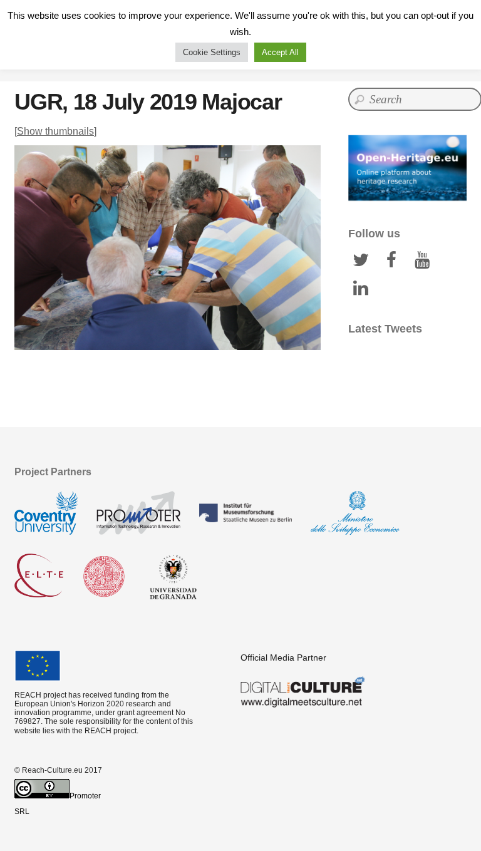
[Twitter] (360, 259)
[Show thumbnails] (55, 131)
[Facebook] (391, 259)
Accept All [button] (280, 52)
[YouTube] (422, 259)
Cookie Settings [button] (211, 52)
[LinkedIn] (360, 287)
